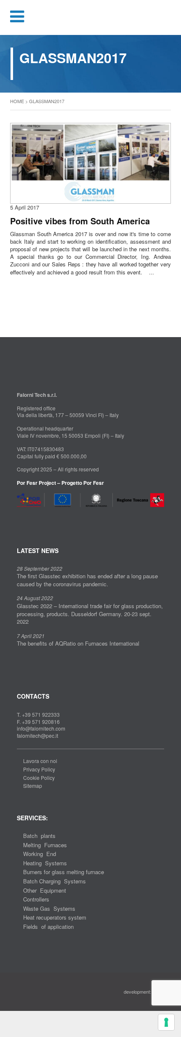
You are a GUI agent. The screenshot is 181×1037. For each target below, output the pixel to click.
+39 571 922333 (41, 714)
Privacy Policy (39, 769)
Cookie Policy (39, 777)
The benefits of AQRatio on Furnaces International (78, 643)
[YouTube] (46, 517)
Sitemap (32, 785)
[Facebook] (19, 517)
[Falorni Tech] (90, 18)
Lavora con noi (40, 760)
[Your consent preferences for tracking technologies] (166, 1022)
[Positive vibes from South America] (90, 162)
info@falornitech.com (41, 728)
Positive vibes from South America (80, 221)
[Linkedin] (32, 517)
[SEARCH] (169, 17)
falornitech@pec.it (37, 735)
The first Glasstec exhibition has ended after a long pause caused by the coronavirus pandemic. (87, 580)
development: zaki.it (144, 991)
